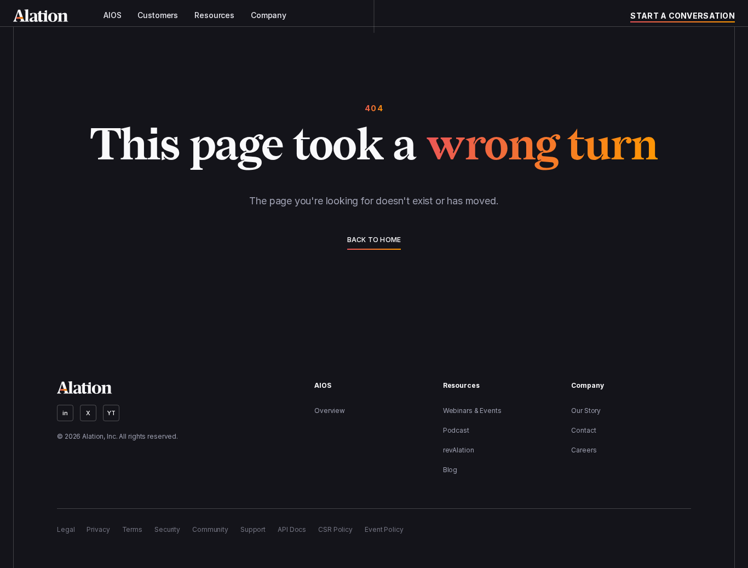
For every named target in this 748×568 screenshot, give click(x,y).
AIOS (112, 15)
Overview (329, 410)
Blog (450, 470)
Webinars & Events (472, 410)
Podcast (456, 430)
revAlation (458, 450)
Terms (132, 529)
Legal (65, 529)
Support (253, 529)
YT (111, 413)
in (65, 413)
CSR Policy (335, 529)
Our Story (586, 410)
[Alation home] (40, 15)
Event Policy (384, 529)
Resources (214, 15)
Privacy (98, 529)
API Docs (292, 529)
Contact (583, 430)
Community (210, 529)
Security (167, 529)
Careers (583, 450)
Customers (157, 15)
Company (268, 15)
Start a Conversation (682, 15)
